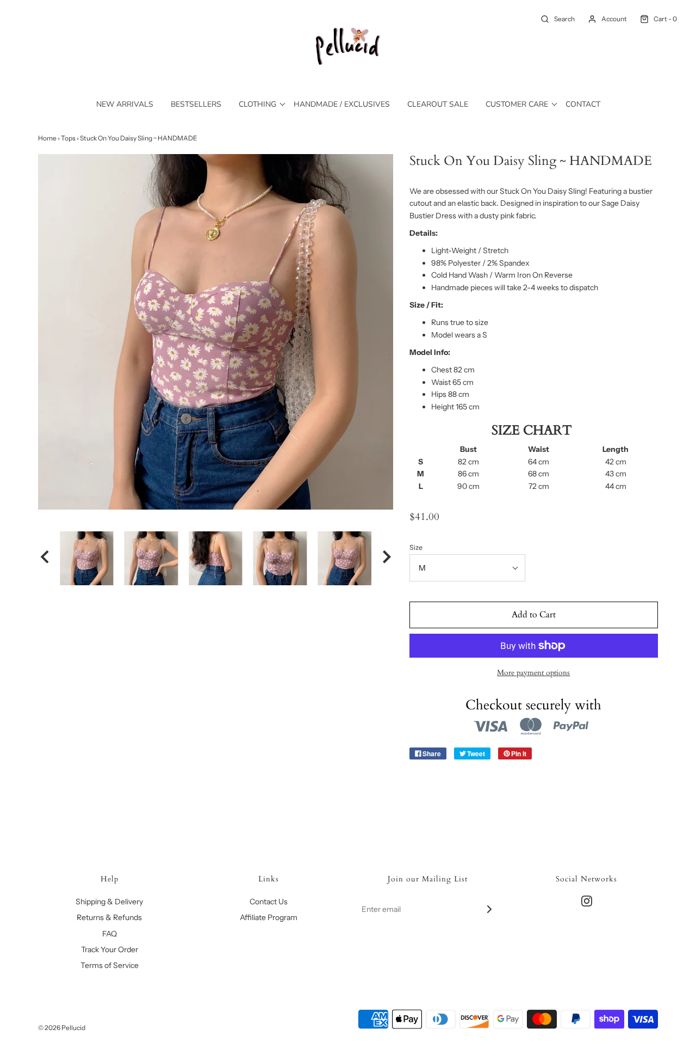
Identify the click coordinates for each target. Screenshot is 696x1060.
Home (47, 138)
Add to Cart (534, 615)
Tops (68, 138)
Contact (583, 104)
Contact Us (269, 901)
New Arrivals (124, 104)
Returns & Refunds (109, 917)
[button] (44, 558)
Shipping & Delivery (109, 901)
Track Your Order (109, 949)
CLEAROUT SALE (437, 104)
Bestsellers (196, 104)
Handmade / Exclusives (342, 104)
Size (415, 547)
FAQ (109, 934)
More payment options (533, 672)
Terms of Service (109, 965)
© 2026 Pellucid (61, 1028)
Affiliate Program (268, 917)
